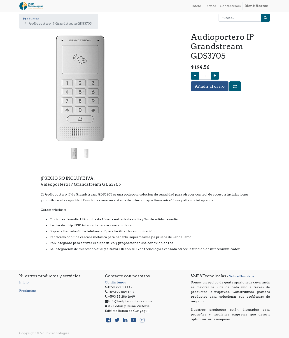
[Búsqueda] (265, 18)
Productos (31, 19)
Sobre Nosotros (241, 276)
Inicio (24, 282)
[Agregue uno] (215, 76)
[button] (28, 77)
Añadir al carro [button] (210, 86)
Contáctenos (115, 282)
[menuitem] (196, 6)
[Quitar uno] (195, 76)
